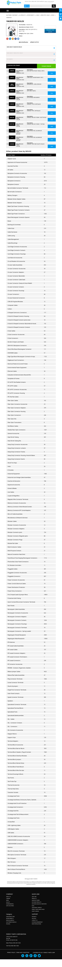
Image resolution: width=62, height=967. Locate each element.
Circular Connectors (13, 294)
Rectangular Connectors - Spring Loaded (19, 631)
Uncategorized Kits (13, 811)
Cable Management (13, 239)
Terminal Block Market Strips (16, 763)
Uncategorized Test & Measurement (18, 814)
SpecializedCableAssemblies (16, 715)
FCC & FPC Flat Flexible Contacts (17, 382)
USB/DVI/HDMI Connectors (15, 844)
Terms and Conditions (22, 952)
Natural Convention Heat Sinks (16, 554)
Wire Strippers (12, 858)
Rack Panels (11, 605)
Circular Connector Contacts (16, 287)
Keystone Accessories (14, 485)
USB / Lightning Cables (14, 825)
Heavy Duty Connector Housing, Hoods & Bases (21, 455)
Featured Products (36, 902)
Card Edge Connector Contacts (16, 250)
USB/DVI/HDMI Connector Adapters (18, 840)
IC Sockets (11, 470)
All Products (22, 15)
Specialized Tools (12, 712)
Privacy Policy (11, 952)
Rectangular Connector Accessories (18, 613)
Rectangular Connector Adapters (17, 616)
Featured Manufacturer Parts (39, 904)
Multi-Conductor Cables (14, 547)
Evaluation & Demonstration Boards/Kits (19, 375)
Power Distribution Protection (16, 587)
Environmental (10, 904)
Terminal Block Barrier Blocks (16, 748)
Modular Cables (12, 521)
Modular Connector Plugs (15, 540)
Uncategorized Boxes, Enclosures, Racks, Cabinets (22, 800)
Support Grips (12, 737)
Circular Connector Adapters (16, 272)
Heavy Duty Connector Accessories (18, 444)
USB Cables (11, 833)
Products (34, 898)
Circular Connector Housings (16, 290)
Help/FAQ (34, 918)
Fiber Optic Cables (45, 15)
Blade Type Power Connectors (16, 214)
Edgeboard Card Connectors (16, 360)
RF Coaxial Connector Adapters (16, 653)
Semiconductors (10, 916)
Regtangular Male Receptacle (16, 638)
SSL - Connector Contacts (15, 723)
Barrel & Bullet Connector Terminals (18, 188)
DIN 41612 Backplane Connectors (17, 345)
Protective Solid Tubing (14, 598)
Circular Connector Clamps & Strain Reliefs (20, 283)
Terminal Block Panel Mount (16, 767)
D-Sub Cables (11, 331)
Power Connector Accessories (16, 580)
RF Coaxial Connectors (14, 660)
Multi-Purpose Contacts (14, 550)
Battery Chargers (12, 195)
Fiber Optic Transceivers (14, 422)
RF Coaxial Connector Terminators (17, 657)
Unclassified (11, 822)
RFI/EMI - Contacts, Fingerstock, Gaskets (19, 668)
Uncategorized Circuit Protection (17, 803)
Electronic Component (12, 15)
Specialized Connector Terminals (17, 704)
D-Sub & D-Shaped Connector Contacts (19, 327)
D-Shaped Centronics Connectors (17, 312)
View (52, 73)
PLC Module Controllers (14, 565)
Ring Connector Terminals (15, 679)
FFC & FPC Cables (12, 386)
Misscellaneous (10, 920)
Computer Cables (13, 305)
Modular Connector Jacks (15, 532)
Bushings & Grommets (14, 224)
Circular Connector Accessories (16, 268)
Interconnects (31, 15)
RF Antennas (11, 642)
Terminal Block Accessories (15, 745)
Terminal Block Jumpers (14, 759)
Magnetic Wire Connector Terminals (18, 499)
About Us (8, 896)
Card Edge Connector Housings (17, 254)
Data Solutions (10, 905)
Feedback (41, 1)
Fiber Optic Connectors (14, 415)
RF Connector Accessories (15, 664)
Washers (10, 847)
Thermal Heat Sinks (13, 789)
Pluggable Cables (12, 569)
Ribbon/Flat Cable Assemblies (16, 675)
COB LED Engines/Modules (15, 301)
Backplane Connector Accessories (17, 173)
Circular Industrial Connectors (16, 298)
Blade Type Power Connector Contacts (19, 210)
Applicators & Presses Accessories (17, 162)
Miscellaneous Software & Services (18, 518)
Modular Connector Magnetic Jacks (18, 536)
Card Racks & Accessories (15, 257)
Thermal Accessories (13, 785)
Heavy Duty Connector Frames (16, 452)
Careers (8, 898)
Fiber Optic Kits (12, 419)
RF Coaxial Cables (12, 649)
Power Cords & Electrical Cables (17, 583)
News (7, 900)
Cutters (10, 309)
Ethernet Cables (12, 371)
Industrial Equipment (14, 474)
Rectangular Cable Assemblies (16, 609)
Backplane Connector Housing (16, 177)
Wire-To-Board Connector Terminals (18, 865)
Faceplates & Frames (13, 378)
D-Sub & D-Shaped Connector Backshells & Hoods (22, 323)
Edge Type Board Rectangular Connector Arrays (21, 356)
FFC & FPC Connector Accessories (17, 389)
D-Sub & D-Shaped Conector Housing (18, 316)
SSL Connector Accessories (15, 730)
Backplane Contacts (13, 184)
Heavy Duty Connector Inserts (16, 459)
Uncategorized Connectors (15, 807)
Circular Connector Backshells (16, 276)
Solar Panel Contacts (13, 693)
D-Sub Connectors (13, 338)
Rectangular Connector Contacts (17, 620)
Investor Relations (36, 924)
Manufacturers (36, 900)
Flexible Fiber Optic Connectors (16, 430)
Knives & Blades (12, 488)
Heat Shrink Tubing (13, 437)
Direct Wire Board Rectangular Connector (19, 349)
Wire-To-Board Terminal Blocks (16, 869)
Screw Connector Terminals (15, 682)
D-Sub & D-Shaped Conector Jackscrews (19, 320)
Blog (33, 905)
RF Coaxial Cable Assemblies (16, 646)
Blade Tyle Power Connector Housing (18, 206)
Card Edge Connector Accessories (17, 246)
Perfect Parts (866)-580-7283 (32, 1)
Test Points (11, 778)
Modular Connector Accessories (17, 525)
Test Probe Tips (12, 781)
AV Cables (10, 170)
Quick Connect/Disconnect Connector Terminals (21, 602)
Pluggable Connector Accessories (17, 572)
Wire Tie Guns (12, 862)
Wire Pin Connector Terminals (16, 851)
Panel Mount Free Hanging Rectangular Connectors (22, 558)
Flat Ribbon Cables (13, 426)
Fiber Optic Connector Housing (16, 411)
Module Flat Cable (13, 543)
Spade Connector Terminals (15, 697)
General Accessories (13, 433)
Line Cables (11, 492)
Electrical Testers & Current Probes (18, 364)
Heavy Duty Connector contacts (17, 448)
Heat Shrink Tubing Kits (14, 441)
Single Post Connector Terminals (17, 690)
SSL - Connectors (12, 726)
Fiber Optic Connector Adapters (17, 408)
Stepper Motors (12, 734)
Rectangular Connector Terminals (17, 627)
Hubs (9, 466)
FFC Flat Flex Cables (13, 397)
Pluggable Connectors (14, 576)
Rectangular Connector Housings (17, 624)
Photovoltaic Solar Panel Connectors (18, 561)
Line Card (34, 896)
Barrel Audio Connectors (15, 192)
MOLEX (52, 15)
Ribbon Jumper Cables (14, 671)
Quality (8, 902)
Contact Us (34, 920)
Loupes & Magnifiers (14, 496)
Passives (8, 924)
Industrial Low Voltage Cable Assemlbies (19, 477)
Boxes (9, 221)
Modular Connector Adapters (16, 529)
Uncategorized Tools (13, 796)
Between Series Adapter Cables (16, 199)
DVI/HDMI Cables (13, 353)
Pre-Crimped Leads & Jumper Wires (18, 594)
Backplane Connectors (14, 181)
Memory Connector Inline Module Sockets (20, 506)
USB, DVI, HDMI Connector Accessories (19, 836)
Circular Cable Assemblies (15, 265)
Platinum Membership (37, 922)
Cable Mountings (12, 243)
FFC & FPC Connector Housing (16, 393)
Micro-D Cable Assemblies (15, 514)
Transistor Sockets (13, 792)
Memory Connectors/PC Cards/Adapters (19, 510)
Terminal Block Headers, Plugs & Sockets (19, 752)
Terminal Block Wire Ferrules (16, 770)
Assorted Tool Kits (13, 166)
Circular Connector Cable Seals (16, 279)
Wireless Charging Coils (14, 873)
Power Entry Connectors (15, 591)
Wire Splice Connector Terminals (17, 855)
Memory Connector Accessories (17, 503)
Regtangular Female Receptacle (17, 635)
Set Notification (24, 42)
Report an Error (35, 42)
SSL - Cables (11, 719)
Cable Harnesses (12, 232)
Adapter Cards (12, 159)
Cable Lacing (11, 235)
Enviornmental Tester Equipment (17, 367)
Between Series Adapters (15, 203)
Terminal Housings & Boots (15, 774)
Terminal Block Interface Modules (17, 756)
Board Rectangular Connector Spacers (19, 217)
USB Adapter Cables (13, 829)
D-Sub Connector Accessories (16, 334)
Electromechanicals (11, 922)
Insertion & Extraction (14, 481)
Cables (37, 15)
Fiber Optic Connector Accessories (17, 404)
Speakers (10, 701)
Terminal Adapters (13, 741)
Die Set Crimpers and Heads (16, 342)
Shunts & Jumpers (13, 686)
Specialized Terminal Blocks (15, 708)
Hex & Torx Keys (12, 463)
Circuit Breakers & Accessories (16, 261)
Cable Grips (11, 228)
